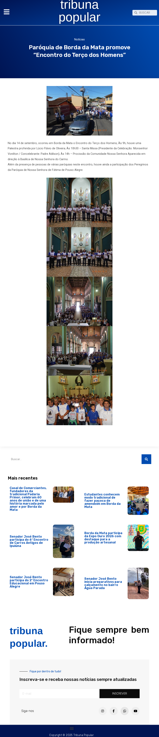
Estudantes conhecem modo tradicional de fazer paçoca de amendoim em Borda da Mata (102, 501)
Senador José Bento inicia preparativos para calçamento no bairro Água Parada (103, 583)
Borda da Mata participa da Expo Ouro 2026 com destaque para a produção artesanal (103, 537)
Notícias (79, 39)
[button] (72, 728)
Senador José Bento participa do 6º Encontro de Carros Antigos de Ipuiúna (29, 541)
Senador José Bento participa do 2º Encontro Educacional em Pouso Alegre (29, 581)
